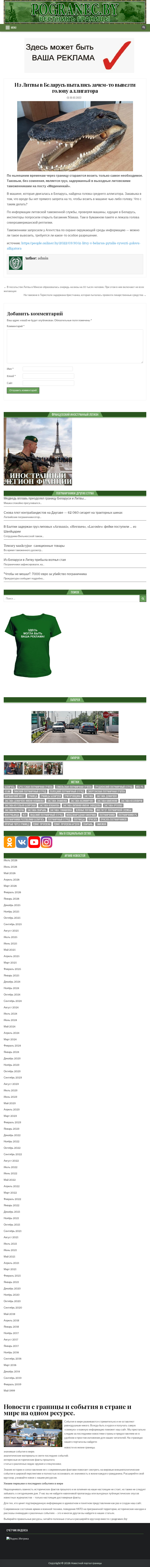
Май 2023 (10, 1103)
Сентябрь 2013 (12, 1377)
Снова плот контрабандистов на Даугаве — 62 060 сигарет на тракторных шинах (63, 512)
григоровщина (72, 796)
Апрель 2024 (11, 1032)
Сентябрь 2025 (13, 924)
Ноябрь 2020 (12, 1294)
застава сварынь (36, 810)
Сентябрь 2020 (13, 1307)
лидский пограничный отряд (46, 815)
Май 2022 (10, 1179)
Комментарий (16, 326)
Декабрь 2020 (12, 1288)
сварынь (88, 824)
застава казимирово (82, 801)
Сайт (9, 383)
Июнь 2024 (10, 1020)
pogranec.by (119, 1519)
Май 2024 (9, 1026)
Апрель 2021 (11, 1263)
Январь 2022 (11, 1205)
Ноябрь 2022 (11, 1141)
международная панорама (81, 815)
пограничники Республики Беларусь (24, 819)
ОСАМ (7, 791)
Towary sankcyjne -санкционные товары (34, 546)
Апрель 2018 (11, 1320)
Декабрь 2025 (12, 905)
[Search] (143, 27)
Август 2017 (11, 1339)
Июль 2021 (10, 1243)
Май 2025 (10, 949)
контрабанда (12, 815)
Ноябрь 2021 (11, 1218)
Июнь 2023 (10, 1096)
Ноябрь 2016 (11, 1352)
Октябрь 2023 (12, 1071)
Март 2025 (10, 962)
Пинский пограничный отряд (30, 791)
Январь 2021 (11, 1282)
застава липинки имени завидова (82, 805)
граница (32, 796)
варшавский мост (15, 796)
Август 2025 (11, 930)
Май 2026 (10, 873)
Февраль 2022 (12, 1199)
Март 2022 (10, 1192)
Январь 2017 (11, 1346)
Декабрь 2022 (12, 1135)
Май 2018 (9, 1314)
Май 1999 (9, 1390)
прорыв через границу (17, 824)
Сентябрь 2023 (13, 1077)
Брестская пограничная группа (35, 787)
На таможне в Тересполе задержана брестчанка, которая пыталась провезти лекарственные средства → (85, 295)
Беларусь (10, 787)
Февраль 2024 (12, 1045)
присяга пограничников (114, 819)
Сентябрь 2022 (13, 1154)
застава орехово (113, 805)
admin (43, 258)
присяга (92, 819)
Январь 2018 (11, 1326)
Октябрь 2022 (12, 1147)
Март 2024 (10, 1039)
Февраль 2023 (12, 1122)
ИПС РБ (140, 787)
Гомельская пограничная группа (74, 787)
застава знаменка (57, 801)
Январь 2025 (11, 975)
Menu (13, 27)
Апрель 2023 (12, 1109)
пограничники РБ (127, 815)
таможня (101, 824)
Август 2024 (11, 1007)
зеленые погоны (84, 810)
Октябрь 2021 (12, 1224)
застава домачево (106, 796)
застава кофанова (49, 805)
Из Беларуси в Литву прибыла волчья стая (35, 560)
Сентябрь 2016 (12, 1358)
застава (88, 796)
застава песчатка (14, 810)
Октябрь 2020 (12, 1301)
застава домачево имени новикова (24, 801)
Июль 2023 (10, 1090)
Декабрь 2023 (12, 1058)
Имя (10, 368)
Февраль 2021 (12, 1275)
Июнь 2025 (10, 943)
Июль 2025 (10, 937)
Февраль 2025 (12, 969)
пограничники (107, 815)
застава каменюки (107, 801)
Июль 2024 (10, 1013)
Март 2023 (10, 1115)
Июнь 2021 (10, 1250)
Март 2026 (10, 885)
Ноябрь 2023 (11, 1064)
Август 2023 (11, 1084)
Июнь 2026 (10, 866)
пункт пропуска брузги (66, 824)
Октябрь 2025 (12, 917)
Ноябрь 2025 (11, 911)
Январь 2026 (11, 898)
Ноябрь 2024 (11, 988)
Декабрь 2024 (12, 981)
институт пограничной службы (113, 810)
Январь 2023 (11, 1128)
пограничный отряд (59, 819)
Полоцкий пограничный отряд (67, 791)
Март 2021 (10, 1269)
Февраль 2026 (12, 892)
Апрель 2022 (12, 1186)
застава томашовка (61, 810)
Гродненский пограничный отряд (114, 787)
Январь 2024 (11, 1052)
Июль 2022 (10, 1167)
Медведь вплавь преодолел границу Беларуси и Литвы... (45, 498)
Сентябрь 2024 (13, 1001)
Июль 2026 (10, 860)
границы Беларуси (51, 796)
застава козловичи (131, 801)
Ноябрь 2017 (11, 1333)
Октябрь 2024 (12, 994)
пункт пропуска (41, 824)
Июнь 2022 (10, 1173)
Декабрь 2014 (12, 1371)
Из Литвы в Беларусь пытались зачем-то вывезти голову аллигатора (75, 87)
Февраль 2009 (12, 1384)
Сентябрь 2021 (12, 1231)
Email (11, 376)
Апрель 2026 (12, 879)
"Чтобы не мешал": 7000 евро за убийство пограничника (45, 574)
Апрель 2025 (12, 956)
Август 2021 (11, 1237)
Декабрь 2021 (12, 1211)
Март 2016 (10, 1365)
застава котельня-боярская (20, 805)
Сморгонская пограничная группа (106, 791)
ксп (25, 815)
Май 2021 (9, 1256)
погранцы (79, 819)
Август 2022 (11, 1160)
